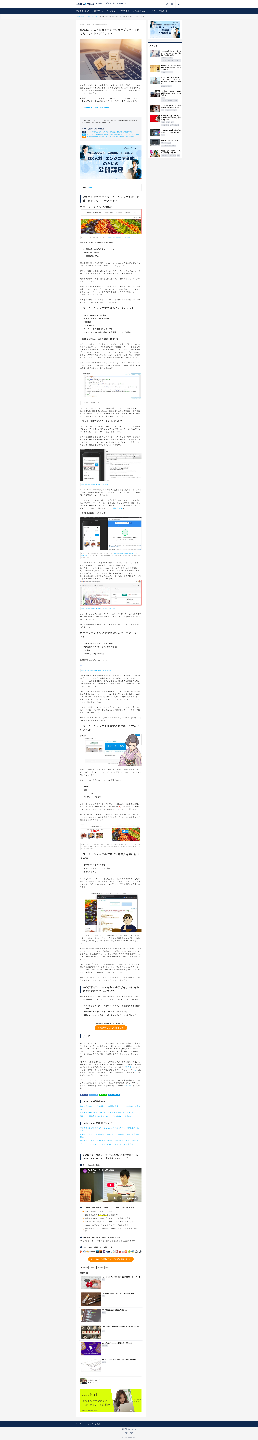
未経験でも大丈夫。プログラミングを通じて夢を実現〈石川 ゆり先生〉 (109, 1140)
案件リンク (117, 508)
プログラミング (82, 11)
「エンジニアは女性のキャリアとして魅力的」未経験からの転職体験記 (109, 132)
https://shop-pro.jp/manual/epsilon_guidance (96, 670)
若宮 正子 (128, 1067)
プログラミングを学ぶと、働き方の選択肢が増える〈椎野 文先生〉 (107, 1144)
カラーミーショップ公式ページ (96, 107)
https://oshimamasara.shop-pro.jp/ (119, 237)
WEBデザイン (98, 11)
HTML (100, 1267)
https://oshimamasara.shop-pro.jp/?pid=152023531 (98, 608)
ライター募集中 (94, 1424)
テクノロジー (112, 11)
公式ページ (128, 1086)
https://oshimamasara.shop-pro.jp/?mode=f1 (95, 484)
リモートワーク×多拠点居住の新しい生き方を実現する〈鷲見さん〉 (108, 1112)
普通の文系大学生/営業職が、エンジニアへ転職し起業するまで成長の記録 (110, 137)
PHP (93, 1267)
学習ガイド (163, 11)
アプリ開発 (125, 11)
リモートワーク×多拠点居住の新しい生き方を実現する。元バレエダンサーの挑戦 (113, 134)
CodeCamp (80, 1424)
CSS (108, 1267)
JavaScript (85, 1267)
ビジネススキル (139, 11)
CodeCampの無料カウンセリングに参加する (109, 1259)
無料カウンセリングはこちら (109, 1028)
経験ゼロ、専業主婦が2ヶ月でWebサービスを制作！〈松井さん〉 (107, 1116)
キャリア (152, 11)
